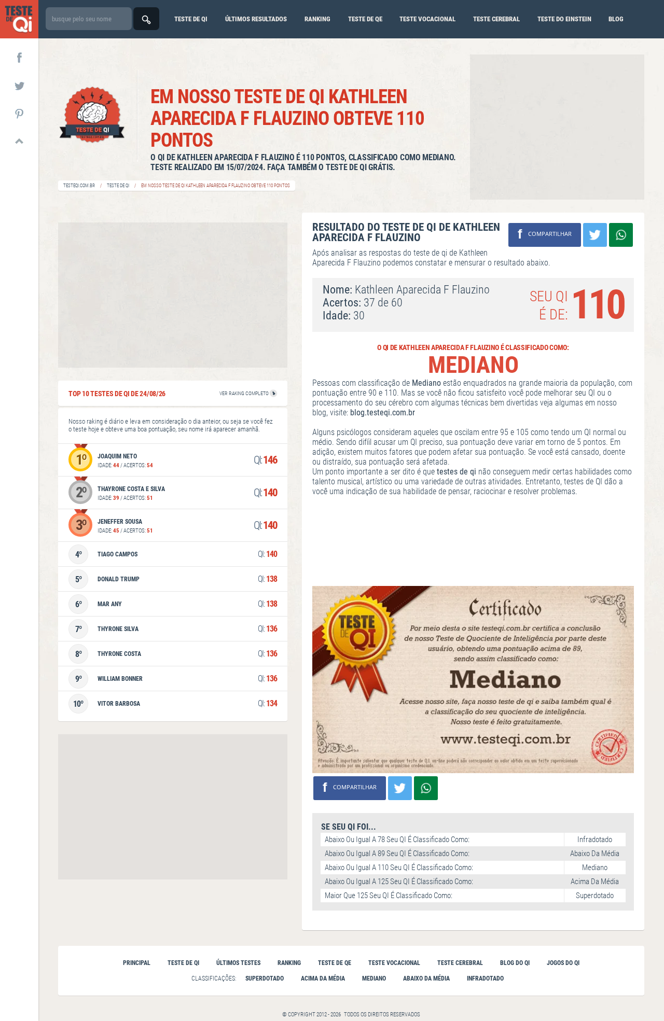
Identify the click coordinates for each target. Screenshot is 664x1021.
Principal (136, 963)
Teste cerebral (496, 19)
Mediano (374, 978)
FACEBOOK (19, 57)
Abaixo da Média (426, 978)
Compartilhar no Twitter (595, 235)
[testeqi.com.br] (19, 19)
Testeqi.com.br (79, 185)
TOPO (19, 141)
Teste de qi (191, 19)
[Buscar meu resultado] (146, 18)
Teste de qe (365, 19)
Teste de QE (334, 963)
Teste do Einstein (564, 19)
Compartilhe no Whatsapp (621, 235)
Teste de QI (118, 185)
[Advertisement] (557, 127)
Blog (616, 19)
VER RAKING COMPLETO (244, 393)
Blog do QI (515, 963)
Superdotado (264, 978)
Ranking (317, 19)
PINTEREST (19, 113)
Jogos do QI (563, 963)
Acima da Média (323, 978)
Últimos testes (238, 963)
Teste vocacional (427, 19)
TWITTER (19, 85)
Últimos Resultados (256, 19)
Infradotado (485, 978)
